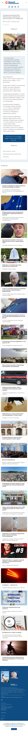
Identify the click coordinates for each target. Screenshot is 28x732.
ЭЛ (4, 693)
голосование (6, 156)
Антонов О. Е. (10, 706)
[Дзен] (9, 7)
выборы (13, 151)
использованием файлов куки (10, 724)
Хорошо (14, 729)
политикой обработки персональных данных (15, 725)
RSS (1, 719)
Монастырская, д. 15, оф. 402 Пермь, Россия (6, 708)
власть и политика (7, 151)
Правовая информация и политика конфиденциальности (11, 697)
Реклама (2, 718)
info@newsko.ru (3, 712)
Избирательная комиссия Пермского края (12, 154)
